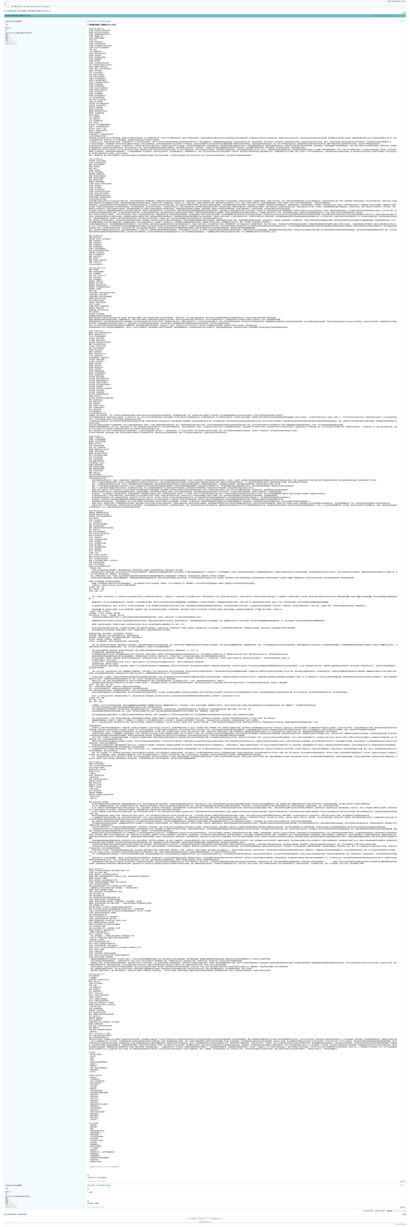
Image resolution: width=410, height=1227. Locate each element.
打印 (373, 15)
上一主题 (396, 15)
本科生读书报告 (22, 11)
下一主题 (402, 15)
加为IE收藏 (378, 15)
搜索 (28, 6)
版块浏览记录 (379, 1211)
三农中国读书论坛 (11, 11)
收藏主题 (390, 15)
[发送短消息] (19, 33)
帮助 (39, 6)
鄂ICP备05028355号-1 (205, 1222)
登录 (12, 6)
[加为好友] (26, 33)
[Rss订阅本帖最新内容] (49, 11)
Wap (402, 1224)
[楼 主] (103, 1181)
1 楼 (102, 1207)
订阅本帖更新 (45, 6)
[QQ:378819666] (31, 33)
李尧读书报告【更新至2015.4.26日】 (38, 11)
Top (405, 1224)
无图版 (389, 1)
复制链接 (384, 15)
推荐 (24, 6)
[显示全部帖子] (110, 21)
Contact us (397, 1224)
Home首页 (402, 1)
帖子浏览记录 (367, 1211)
